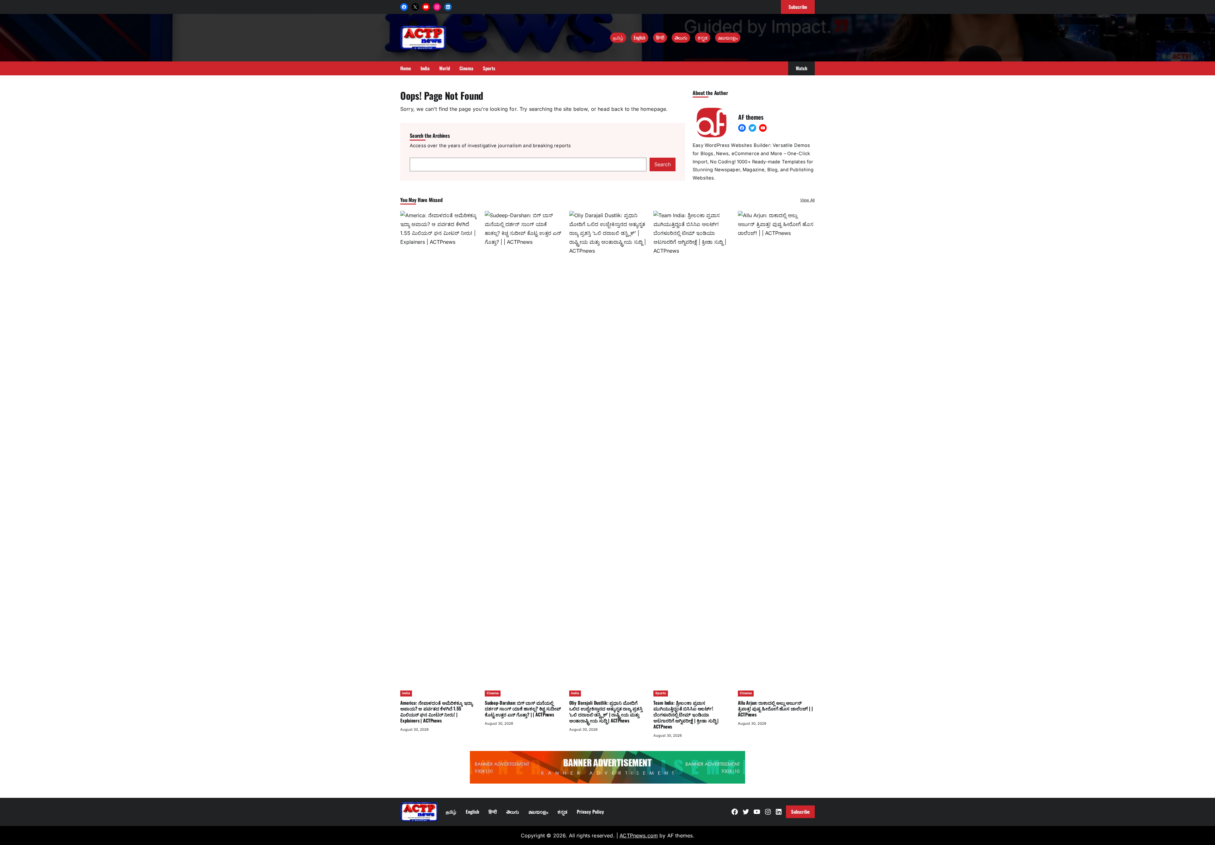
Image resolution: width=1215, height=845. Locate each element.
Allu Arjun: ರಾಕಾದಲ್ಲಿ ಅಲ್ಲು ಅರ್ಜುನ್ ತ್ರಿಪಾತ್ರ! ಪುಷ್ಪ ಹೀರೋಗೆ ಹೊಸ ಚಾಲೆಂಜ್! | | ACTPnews (775, 708)
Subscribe (800, 811)
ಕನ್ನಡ (702, 37)
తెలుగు (681, 37)
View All (807, 200)
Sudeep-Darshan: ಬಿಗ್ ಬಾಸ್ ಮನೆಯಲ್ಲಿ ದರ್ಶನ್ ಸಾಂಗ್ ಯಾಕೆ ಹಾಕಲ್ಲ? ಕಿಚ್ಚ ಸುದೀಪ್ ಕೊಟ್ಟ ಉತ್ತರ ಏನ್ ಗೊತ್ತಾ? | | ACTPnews (523, 708)
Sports (660, 693)
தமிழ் (618, 37)
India (406, 693)
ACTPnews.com (639, 835)
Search (662, 164)
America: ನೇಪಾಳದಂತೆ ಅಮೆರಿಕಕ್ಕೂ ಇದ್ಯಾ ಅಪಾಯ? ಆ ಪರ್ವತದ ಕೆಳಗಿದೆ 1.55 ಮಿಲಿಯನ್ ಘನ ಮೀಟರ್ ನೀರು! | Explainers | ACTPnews (436, 711)
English (639, 37)
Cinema (493, 693)
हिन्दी (660, 37)
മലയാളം (728, 37)
